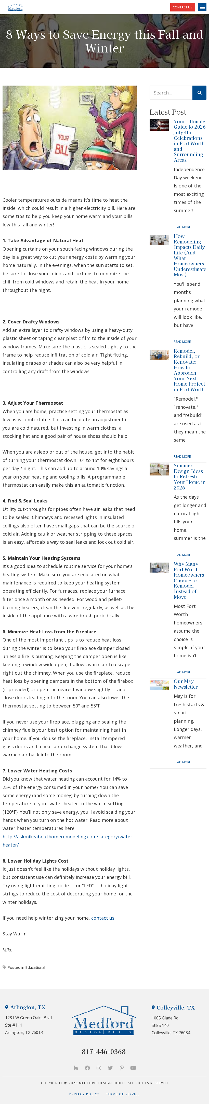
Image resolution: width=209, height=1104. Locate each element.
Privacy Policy (87, 1094)
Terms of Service (123, 1094)
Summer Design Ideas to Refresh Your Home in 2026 (190, 476)
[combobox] (171, 93)
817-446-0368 (104, 1051)
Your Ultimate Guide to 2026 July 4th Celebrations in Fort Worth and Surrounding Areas (190, 140)
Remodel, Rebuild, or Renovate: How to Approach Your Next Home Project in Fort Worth (189, 369)
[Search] (199, 93)
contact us (102, 918)
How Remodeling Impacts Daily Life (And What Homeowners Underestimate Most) (190, 255)
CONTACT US (182, 7)
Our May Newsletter (186, 684)
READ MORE (182, 227)
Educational (35, 967)
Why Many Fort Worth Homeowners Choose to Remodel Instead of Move (189, 580)
